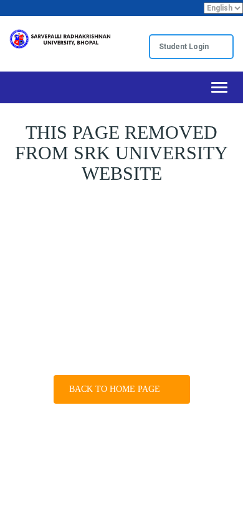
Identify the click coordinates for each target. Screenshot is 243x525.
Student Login (185, 46)
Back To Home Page (116, 389)
